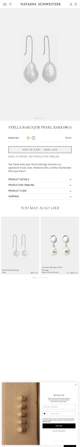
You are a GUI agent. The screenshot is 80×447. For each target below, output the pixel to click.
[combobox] (46, 413)
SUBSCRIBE (59, 426)
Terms (50, 421)
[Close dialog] (75, 384)
